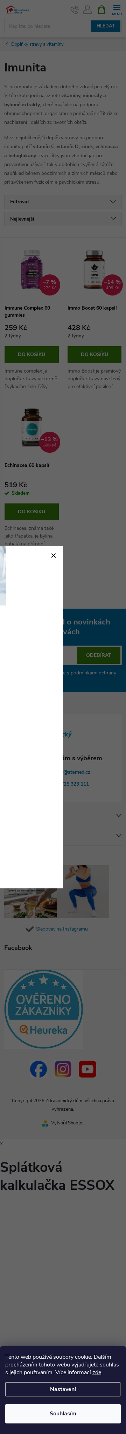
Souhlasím (63, 1413)
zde (96, 1372)
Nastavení (63, 1389)
